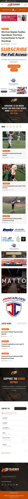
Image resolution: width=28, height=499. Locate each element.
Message (4, 444)
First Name (5, 418)
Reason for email (6, 437)
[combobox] (14, 439)
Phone (4, 432)
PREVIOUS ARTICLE (6, 9)
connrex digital (14, 497)
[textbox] (13, 439)
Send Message (5, 453)
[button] (2, 5)
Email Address (6, 427)
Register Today (14, 66)
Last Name (5, 422)
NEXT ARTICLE (22, 9)
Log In (14, 69)
